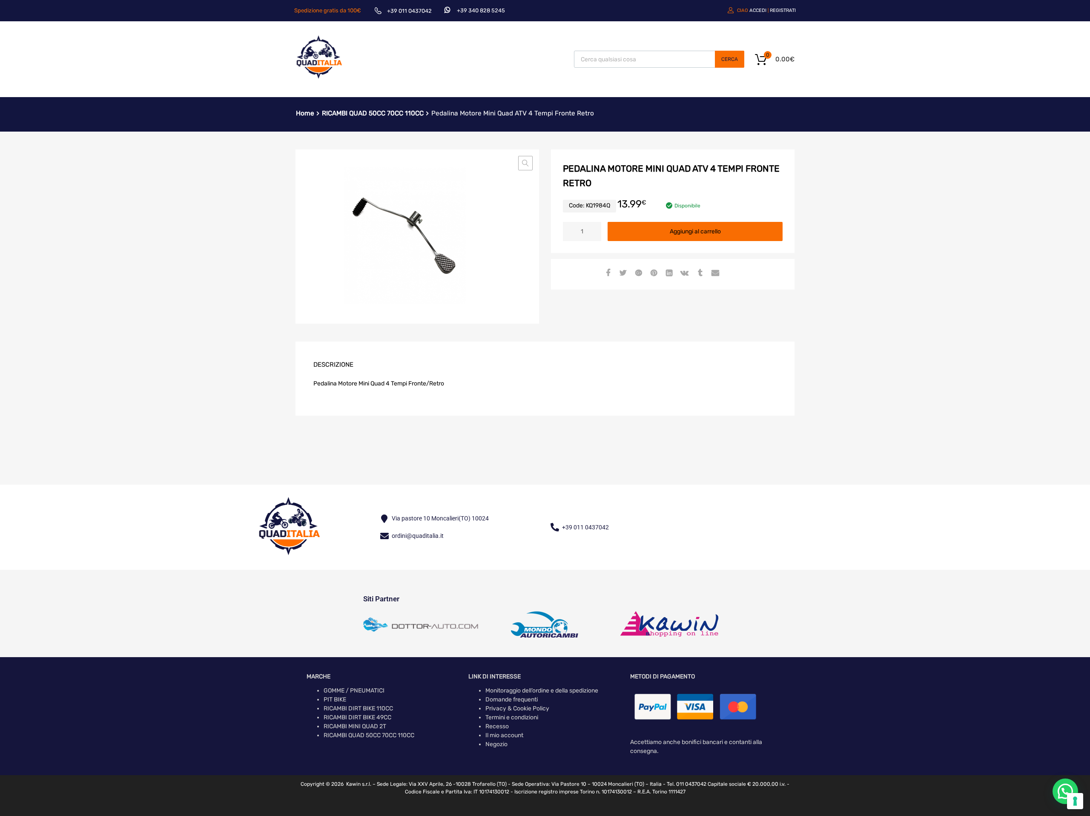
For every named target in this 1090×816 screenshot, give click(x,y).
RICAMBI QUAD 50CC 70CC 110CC (373, 113)
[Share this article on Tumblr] (698, 273)
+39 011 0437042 (409, 11)
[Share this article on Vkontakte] (683, 273)
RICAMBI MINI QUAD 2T (355, 726)
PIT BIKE (335, 699)
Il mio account (504, 735)
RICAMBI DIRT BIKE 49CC (357, 717)
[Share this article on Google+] (637, 273)
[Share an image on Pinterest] (652, 273)
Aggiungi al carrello (695, 231)
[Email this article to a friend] (714, 273)
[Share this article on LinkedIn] (668, 273)
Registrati (783, 10)
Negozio (496, 744)
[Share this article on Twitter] (622, 273)
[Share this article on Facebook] (606, 273)
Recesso (497, 726)
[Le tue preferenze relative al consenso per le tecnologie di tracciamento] (1075, 801)
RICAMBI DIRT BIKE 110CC (358, 708)
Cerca (729, 59)
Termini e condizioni (511, 717)
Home (305, 113)
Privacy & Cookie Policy (517, 708)
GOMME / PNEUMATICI (354, 690)
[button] (525, 163)
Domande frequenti (511, 699)
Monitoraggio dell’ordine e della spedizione (541, 690)
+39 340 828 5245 (481, 10)
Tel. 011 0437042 (686, 784)
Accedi (757, 10)
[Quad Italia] (319, 79)
